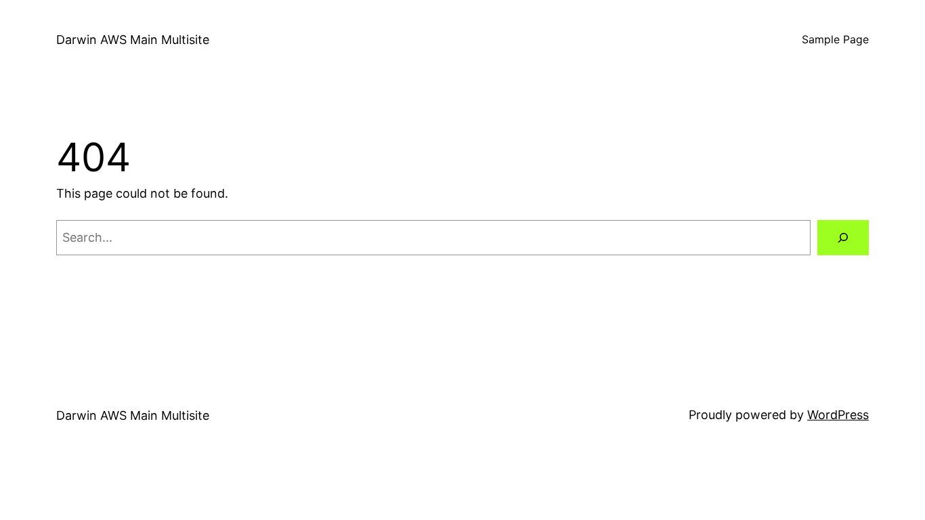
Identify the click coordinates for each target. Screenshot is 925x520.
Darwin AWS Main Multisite (132, 39)
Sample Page (835, 39)
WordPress (838, 415)
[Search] (843, 237)
